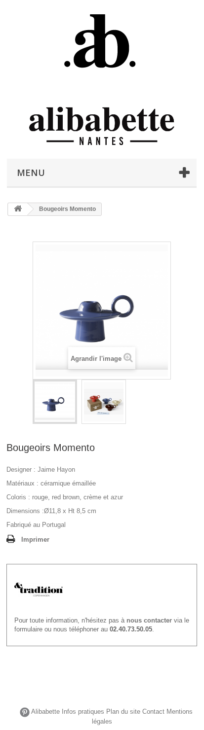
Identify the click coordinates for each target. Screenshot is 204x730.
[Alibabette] (102, 41)
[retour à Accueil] (17, 209)
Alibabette (45, 712)
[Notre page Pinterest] (25, 712)
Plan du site (123, 712)
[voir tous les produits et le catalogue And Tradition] (38, 589)
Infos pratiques (83, 712)
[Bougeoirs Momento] (55, 401)
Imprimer (35, 539)
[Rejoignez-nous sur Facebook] (14, 712)
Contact (153, 712)
